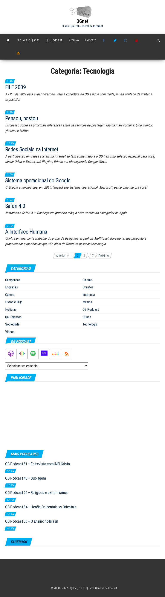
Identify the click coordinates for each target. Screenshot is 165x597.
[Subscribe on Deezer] (55, 354)
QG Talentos (13, 317)
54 (8, 514)
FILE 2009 (15, 87)
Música (87, 302)
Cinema (87, 280)
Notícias (10, 310)
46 (8, 528)
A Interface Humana (26, 231)
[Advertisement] (82, 416)
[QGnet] (8, 40)
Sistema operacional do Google (37, 180)
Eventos (87, 287)
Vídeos (9, 332)
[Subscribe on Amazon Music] (44, 354)
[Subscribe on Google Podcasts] (22, 354)
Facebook (104, 40)
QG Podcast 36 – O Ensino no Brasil (31, 521)
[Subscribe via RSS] (66, 354)
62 (8, 485)
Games (9, 295)
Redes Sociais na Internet (31, 149)
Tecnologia (89, 324)
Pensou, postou (21, 118)
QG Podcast (54, 40)
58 (8, 499)
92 (8, 471)
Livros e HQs (13, 302)
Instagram (126, 40)
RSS (19, 53)
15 (8, 143)
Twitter (115, 40)
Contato (90, 40)
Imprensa (88, 295)
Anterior (61, 255)
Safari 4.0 (15, 206)
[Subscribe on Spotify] (33, 354)
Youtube (137, 40)
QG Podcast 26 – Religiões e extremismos (36, 492)
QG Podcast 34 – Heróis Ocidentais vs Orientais (40, 507)
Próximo (104, 255)
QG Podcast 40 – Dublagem (25, 478)
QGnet (82, 21)
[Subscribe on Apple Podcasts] (10, 354)
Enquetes (11, 287)
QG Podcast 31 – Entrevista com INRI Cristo (37, 464)
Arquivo (74, 40)
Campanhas (12, 280)
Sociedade (12, 324)
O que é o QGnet (28, 40)
